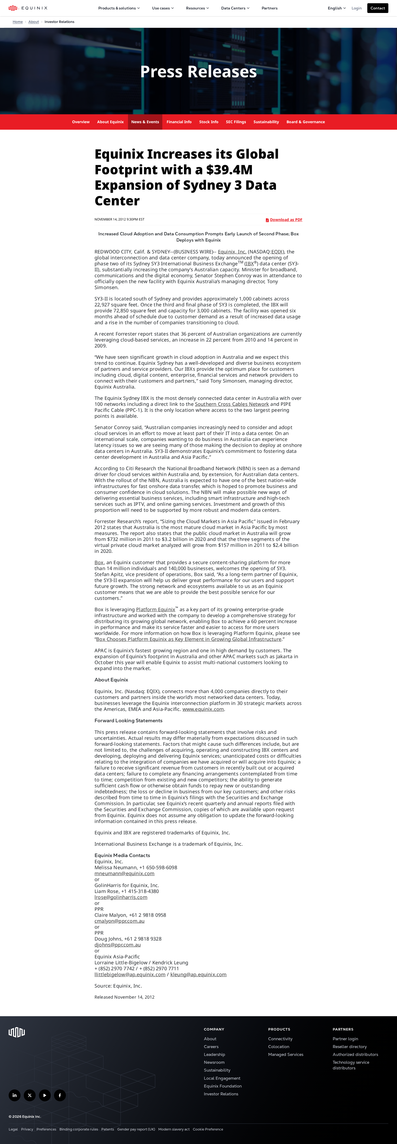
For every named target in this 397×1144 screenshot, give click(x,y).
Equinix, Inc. (232, 251)
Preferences (46, 1129)
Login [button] (357, 8)
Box (99, 562)
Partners (270, 8)
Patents (107, 1129)
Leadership (214, 1054)
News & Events (145, 121)
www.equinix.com (203, 709)
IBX (250, 263)
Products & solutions (117, 8)
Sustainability (266, 121)
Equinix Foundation (223, 1086)
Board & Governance (306, 121)
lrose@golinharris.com (121, 897)
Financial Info (179, 121)
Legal (13, 1129)
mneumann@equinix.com (125, 873)
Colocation (278, 1046)
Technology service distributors (351, 1065)
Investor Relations (221, 1094)
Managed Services (285, 1054)
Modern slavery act (174, 1129)
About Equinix (110, 121)
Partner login (345, 1039)
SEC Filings (236, 121)
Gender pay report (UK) (136, 1129)
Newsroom (214, 1062)
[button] (377, 8)
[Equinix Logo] (28, 8)
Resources (195, 8)
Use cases (161, 8)
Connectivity (280, 1039)
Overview (81, 121)
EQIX (277, 251)
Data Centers (233, 8)
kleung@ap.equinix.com (198, 974)
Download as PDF (286, 219)
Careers (211, 1046)
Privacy (27, 1129)
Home (18, 21)
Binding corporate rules (78, 1129)
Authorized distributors (355, 1054)
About (33, 21)
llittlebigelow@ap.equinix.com (130, 974)
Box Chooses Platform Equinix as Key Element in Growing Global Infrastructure (188, 639)
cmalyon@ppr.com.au (119, 921)
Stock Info (208, 121)
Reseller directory (350, 1046)
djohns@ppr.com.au (118, 944)
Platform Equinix (155, 609)
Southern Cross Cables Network (232, 404)
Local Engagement (222, 1078)
